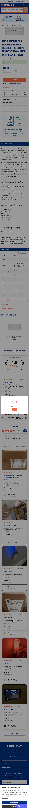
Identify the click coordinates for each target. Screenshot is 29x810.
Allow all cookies (14, 802)
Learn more (5, 798)
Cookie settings (14, 806)
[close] (26, 787)
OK (14, 409)
